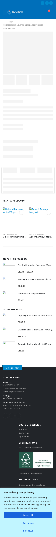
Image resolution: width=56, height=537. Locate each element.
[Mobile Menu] (5, 12)
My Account (24, 436)
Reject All (28, 530)
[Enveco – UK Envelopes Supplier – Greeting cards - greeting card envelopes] (15, 12)
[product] (15, 219)
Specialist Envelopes (10, 234)
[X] (47, 3)
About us (23, 429)
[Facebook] (42, 3)
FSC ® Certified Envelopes (30, 447)
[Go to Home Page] (3, 21)
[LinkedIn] (51, 3)
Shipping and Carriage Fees (32, 485)
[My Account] (39, 12)
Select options (21, 212)
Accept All (28, 515)
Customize (28, 523)
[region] (28, 512)
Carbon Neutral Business (30, 473)
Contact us (24, 433)
